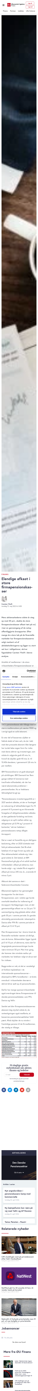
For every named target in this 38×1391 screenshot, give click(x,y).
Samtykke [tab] (5, 677)
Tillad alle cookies (19, 711)
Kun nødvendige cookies (19, 718)
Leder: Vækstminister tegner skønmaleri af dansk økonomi (23, 1362)
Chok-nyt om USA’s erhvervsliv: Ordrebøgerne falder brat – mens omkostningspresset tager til (23, 1373)
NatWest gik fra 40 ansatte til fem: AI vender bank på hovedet (17, 1289)
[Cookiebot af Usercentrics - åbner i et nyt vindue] (27, 671)
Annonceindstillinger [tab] (28, 677)
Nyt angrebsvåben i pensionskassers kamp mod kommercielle (18, 1193)
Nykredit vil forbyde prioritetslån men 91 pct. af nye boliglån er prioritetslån (19, 1320)
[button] (3, 5)
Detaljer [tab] (15, 677)
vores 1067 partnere (13, 687)
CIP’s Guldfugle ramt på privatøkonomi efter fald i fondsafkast (18, 1258)
